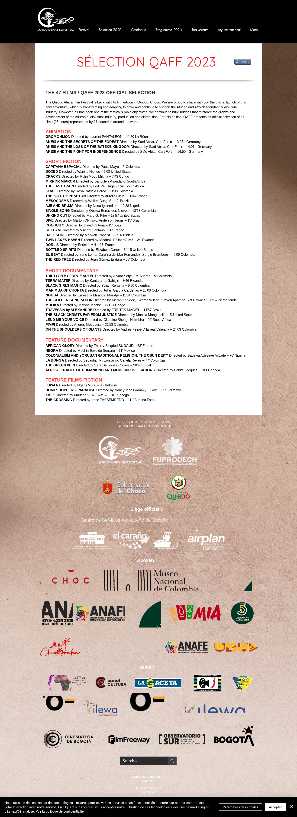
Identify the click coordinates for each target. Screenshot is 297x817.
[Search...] (172, 761)
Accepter (275, 807)
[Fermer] (291, 806)
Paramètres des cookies (240, 807)
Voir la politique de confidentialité (60, 811)
